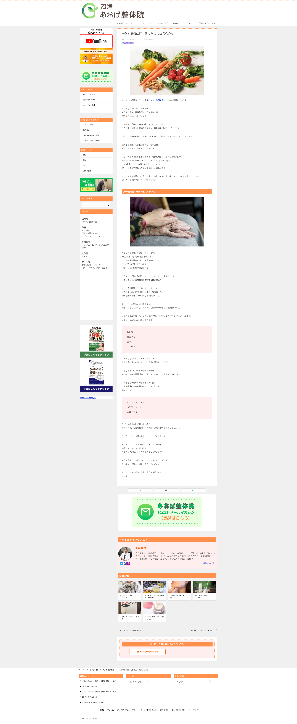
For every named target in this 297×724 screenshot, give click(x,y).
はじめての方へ (146, 23)
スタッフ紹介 (162, 23)
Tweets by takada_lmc (88, 398)
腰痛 (85, 155)
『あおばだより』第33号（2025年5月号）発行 (99, 692)
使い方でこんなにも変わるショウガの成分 (154, 596)
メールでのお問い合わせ (148, 652)
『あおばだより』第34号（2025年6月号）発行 (99, 681)
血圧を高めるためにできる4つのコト (203, 630)
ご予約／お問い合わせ (206, 23)
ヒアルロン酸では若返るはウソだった (154, 618)
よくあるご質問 (89, 105)
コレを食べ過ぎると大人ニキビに (179, 596)
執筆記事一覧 (209, 563)
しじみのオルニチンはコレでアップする (129, 596)
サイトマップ (193, 710)
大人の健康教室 (128, 43)
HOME (101, 710)
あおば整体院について (125, 23)
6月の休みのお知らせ (90, 686)
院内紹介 (86, 130)
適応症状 (177, 23)
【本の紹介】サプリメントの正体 (129, 618)
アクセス (189, 23)
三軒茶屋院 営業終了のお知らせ (93, 702)
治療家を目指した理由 (91, 135)
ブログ (134, 710)
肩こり (85, 165)
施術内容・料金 (89, 100)
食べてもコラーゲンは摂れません (130, 630)
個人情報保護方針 (178, 710)
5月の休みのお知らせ (90, 697)
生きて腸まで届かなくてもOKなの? (203, 596)
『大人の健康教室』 (157, 100)
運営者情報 (164, 710)
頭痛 (85, 160)
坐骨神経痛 (87, 171)
